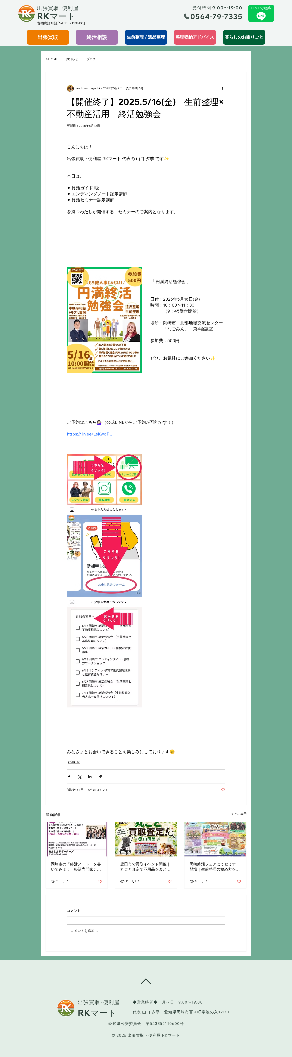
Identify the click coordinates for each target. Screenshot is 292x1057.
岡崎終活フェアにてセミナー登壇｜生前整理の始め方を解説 (215, 867)
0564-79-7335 (216, 16)
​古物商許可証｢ (48, 23)
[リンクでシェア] (100, 777)
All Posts (52, 59)
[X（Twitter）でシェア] (79, 777)
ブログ (91, 59)
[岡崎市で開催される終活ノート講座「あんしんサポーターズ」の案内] (77, 839)
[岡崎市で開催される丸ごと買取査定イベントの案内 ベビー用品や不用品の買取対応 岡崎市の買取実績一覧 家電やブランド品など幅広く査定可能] (146, 839)
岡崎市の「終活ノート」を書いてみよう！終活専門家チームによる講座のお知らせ (76, 867)
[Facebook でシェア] (69, 777)
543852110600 (71, 23)
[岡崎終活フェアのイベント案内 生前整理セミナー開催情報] (215, 839)
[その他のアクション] (222, 88)
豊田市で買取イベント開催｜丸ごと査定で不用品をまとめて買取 (145, 867)
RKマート (56, 16)
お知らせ (72, 59)
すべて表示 (239, 814)
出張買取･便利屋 (58, 8)
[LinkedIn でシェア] (90, 777)
